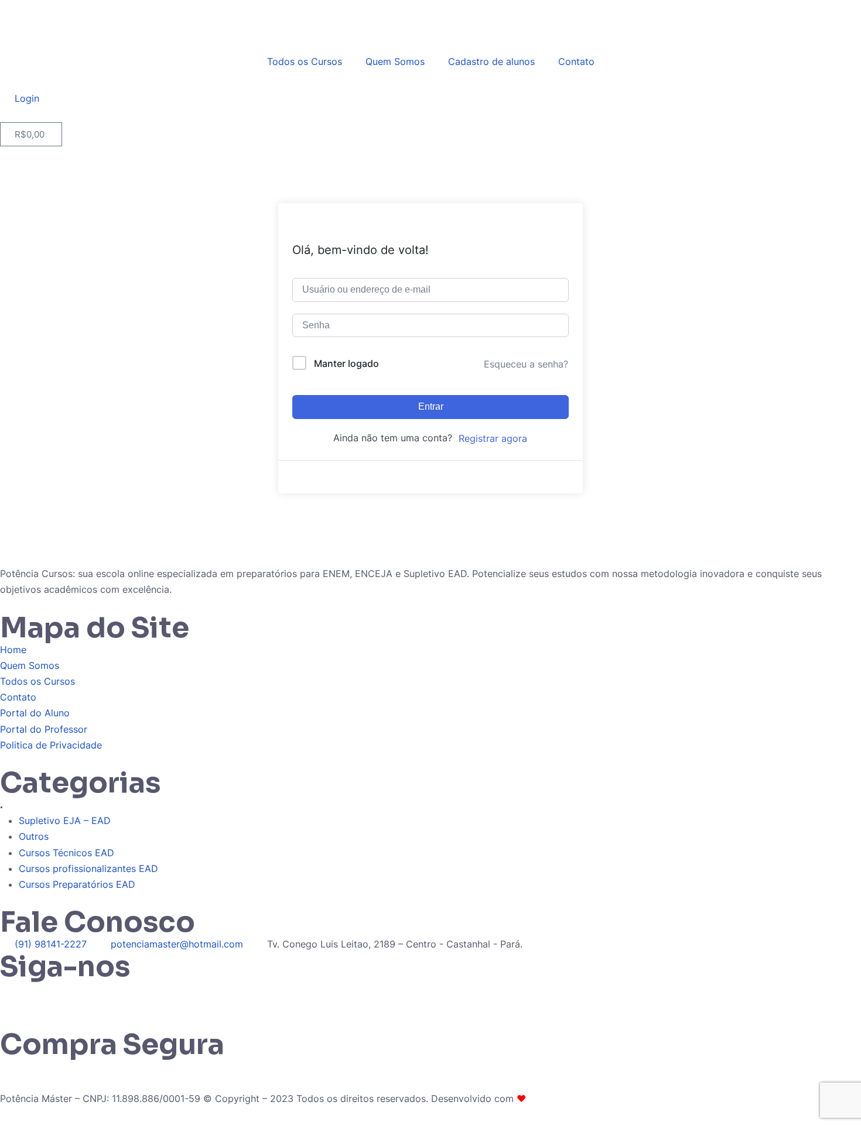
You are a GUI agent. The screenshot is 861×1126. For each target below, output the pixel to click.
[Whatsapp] (14, 995)
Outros (34, 836)
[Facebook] (79, 995)
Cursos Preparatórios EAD (77, 884)
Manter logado (346, 363)
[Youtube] (111, 995)
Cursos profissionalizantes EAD (88, 868)
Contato (576, 61)
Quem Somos (395, 61)
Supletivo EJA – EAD (65, 820)
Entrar (430, 406)
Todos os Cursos (304, 61)
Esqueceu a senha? (526, 364)
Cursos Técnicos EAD (66, 853)
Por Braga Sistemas (572, 1098)
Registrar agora (493, 438)
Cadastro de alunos (491, 61)
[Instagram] (47, 995)
